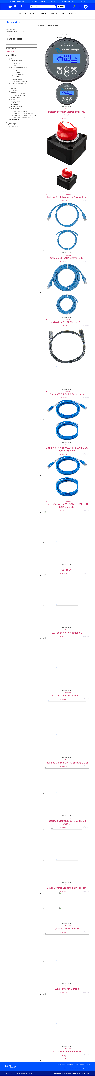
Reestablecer (10, 51)
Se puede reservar (13, 126)
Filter (8, 35)
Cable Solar (17, 72)
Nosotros (42, 13)
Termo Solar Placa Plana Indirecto (23, 113)
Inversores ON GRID (19, 95)
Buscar (61, 6)
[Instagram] (86, 7)
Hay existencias (12, 123)
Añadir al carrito (66, 106)
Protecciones (17, 77)
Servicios (54, 13)
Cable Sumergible (19, 74)
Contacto (72, 13)
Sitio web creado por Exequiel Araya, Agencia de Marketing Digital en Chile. (71, 1073)
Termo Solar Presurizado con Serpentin (25, 115)
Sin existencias (12, 125)
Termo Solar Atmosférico (21, 111)
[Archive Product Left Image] (67, 81)
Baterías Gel (17, 63)
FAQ (63, 13)
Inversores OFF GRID (19, 94)
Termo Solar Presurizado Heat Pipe (23, 117)
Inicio (21, 13)
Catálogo (31, 13)
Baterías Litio (17, 65)
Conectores (17, 76)
